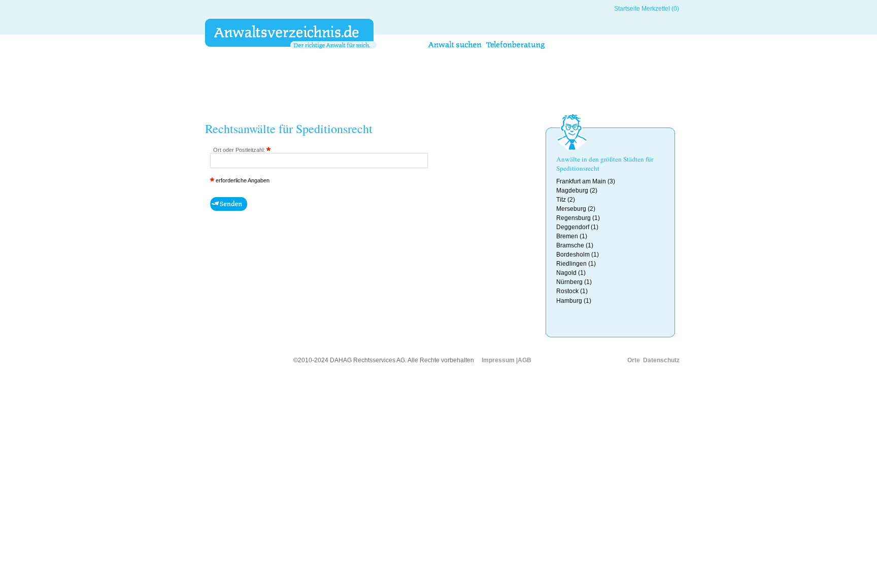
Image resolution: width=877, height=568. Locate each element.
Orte (633, 360)
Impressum (498, 360)
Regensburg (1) (578, 218)
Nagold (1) (571, 272)
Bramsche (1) (574, 245)
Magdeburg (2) (576, 190)
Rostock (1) (572, 291)
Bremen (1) (571, 236)
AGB (524, 360)
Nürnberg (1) (574, 282)
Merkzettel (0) (660, 8)
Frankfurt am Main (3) (585, 181)
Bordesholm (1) (577, 254)
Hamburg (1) (573, 300)
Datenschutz (661, 360)
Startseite (627, 8)
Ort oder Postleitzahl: (239, 150)
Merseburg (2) (575, 208)
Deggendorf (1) (577, 227)
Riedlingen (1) (576, 263)
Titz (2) (565, 199)
